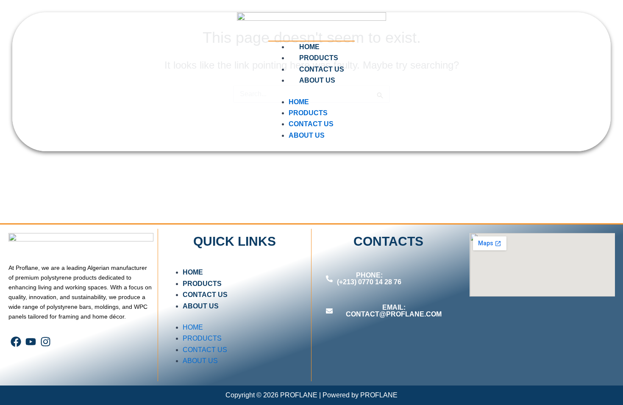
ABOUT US (317, 80)
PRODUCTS (318, 57)
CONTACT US (321, 69)
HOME (309, 46)
